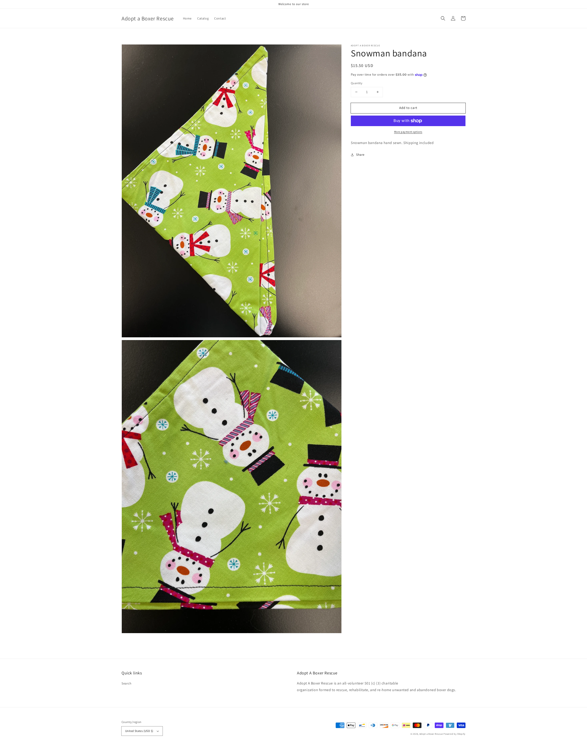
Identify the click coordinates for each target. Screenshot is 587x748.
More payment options (408, 131)
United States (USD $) (139, 731)
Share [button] (360, 154)
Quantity (356, 83)
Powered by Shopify (454, 733)
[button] (443, 18)
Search (127, 683)
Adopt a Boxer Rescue (431, 733)
